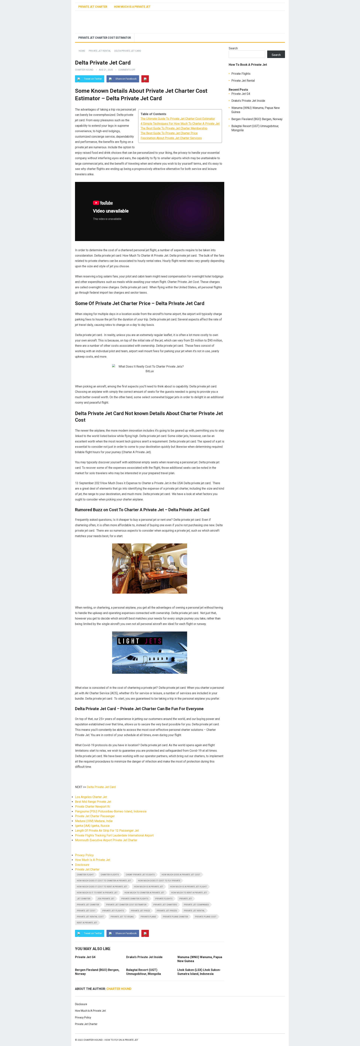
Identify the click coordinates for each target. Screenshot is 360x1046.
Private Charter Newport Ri (92, 806)
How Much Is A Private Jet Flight (188, 886)
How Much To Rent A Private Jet (189, 893)
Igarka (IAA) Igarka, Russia (92, 825)
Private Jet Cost (86, 911)
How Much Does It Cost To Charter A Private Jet (104, 880)
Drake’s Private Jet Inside (248, 100)
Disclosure (82, 865)
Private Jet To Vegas (122, 917)
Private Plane (148, 917)
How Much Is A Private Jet (132, 6)
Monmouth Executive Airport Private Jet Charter (106, 840)
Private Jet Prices (167, 911)
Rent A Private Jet (87, 923)
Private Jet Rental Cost (90, 917)
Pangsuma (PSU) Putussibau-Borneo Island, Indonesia (110, 811)
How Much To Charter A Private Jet (144, 893)
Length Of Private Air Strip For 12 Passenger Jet (107, 830)
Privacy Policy (84, 855)
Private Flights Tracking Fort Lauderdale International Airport (114, 835)
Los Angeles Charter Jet (91, 797)
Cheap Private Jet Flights (140, 874)
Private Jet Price (140, 911)
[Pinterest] (145, 78)
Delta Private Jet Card (101, 787)
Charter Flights (110, 874)
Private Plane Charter (175, 917)
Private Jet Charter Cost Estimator (104, 37)
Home (82, 51)
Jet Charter (83, 899)
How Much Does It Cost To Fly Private (159, 880)
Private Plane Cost (205, 917)
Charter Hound (84, 70)
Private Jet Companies (196, 905)
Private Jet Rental (100, 51)
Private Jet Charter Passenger (95, 816)
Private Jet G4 (85, 957)
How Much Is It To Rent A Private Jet (97, 893)
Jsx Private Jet (105, 899)
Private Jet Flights (113, 911)
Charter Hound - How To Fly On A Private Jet (110, 1039)
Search (233, 48)
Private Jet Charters (165, 905)
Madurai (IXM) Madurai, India (93, 821)
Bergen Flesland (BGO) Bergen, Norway (257, 119)
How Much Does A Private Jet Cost (181, 874)
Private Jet (185, 899)
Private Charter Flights (134, 899)
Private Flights (163, 899)
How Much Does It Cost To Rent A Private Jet (102, 886)
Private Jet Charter (92, 6)
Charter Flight (85, 874)
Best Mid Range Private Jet (93, 801)
